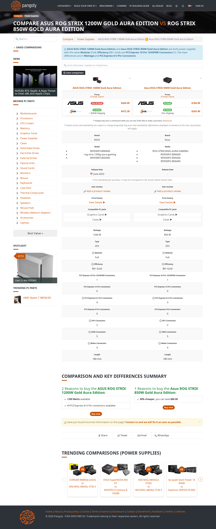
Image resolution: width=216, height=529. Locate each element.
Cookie (85, 511)
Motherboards (28, 113)
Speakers (25, 202)
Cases (23, 143)
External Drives (28, 158)
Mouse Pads (27, 207)
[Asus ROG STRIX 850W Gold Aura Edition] (167, 79)
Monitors (25, 173)
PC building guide (139, 5)
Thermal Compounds (32, 192)
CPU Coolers (27, 123)
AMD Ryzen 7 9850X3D (37, 297)
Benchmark (106, 5)
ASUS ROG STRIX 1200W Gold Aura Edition (97, 88)
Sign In (200, 5)
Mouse (24, 178)
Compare (122, 5)
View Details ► (97, 202)
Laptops (24, 222)
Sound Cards (27, 168)
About (58, 511)
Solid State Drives (30, 148)
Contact (131, 511)
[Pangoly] (23, 3)
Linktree (180, 511)
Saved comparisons (29, 47)
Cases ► (97, 219)
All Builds (157, 5)
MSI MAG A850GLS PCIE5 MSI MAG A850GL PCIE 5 (148, 485)
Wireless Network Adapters (35, 212)
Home (49, 511)
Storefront (144, 511)
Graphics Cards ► (97, 214)
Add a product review (98, 191)
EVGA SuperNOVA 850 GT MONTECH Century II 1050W (115, 486)
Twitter (169, 511)
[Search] (183, 6)
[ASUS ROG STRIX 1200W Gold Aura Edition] (97, 79)
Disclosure (167, 120)
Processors (26, 118)
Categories (63, 5)
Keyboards (26, 183)
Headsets (25, 197)
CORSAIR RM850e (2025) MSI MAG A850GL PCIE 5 (82, 483)
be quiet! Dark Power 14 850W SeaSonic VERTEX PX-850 (181, 485)
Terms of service (101, 511)
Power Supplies (28, 138)
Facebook (157, 511)
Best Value (35, 233)
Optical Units (27, 163)
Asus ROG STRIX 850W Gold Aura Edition (167, 88)
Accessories (26, 217)
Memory (25, 128)
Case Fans (25, 187)
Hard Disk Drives (29, 153)
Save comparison (75, 72)
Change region (97, 96)
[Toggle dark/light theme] (176, 6)
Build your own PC (84, 5)
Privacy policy (71, 511)
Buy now (96, 413)
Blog (169, 5)
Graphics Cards (28, 133)
